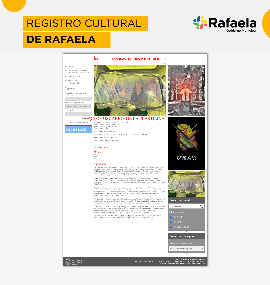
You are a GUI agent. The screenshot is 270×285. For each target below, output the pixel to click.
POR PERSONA (178, 217)
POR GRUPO (177, 222)
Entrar (85, 118)
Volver (163, 63)
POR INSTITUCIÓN (180, 227)
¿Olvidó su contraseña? (79, 122)
